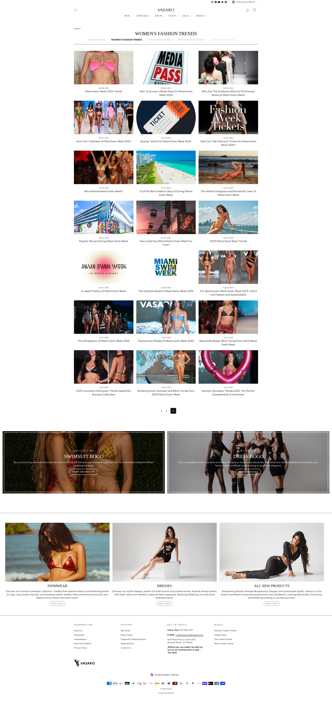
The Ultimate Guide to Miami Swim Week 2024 (166, 291)
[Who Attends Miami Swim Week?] (103, 167)
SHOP (173, 15)
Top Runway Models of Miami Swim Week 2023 (166, 340)
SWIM (159, 15)
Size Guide (125, 630)
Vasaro (166, 10)
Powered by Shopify (166, 693)
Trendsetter (79, 635)
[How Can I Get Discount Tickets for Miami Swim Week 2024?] (228, 117)
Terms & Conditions (82, 643)
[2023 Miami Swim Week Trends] (228, 217)
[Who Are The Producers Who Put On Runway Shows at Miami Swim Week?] (228, 67)
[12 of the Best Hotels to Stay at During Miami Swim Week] (166, 167)
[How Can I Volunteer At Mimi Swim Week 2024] (103, 117)
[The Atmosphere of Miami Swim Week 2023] (103, 317)
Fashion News (97, 39)
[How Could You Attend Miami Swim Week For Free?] (166, 217)
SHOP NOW (164, 604)
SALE (186, 15)
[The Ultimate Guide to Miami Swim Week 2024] (166, 267)
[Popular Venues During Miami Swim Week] (103, 217)
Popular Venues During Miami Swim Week (103, 241)
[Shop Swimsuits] (84, 462)
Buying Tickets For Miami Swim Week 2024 (166, 141)
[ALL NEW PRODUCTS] (272, 552)
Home (76, 28)
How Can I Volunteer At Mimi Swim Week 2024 (103, 141)
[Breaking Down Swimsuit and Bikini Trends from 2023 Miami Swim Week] (166, 367)
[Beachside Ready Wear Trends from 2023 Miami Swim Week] (228, 317)
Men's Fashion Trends (191, 39)
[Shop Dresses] (248, 462)
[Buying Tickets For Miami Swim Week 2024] (166, 117)
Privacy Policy (80, 648)
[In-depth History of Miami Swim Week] (103, 267)
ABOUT (201, 15)
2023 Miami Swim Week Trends (228, 241)
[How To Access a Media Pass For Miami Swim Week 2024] (166, 67)
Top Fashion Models (160, 39)
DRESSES (143, 15)
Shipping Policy (128, 643)
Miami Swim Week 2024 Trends (103, 91)
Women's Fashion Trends (225, 630)
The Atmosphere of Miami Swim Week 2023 (104, 340)
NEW (127, 15)
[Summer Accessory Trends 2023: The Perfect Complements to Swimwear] (228, 367)
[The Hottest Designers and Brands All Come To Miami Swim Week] (228, 167)
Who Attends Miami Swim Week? (103, 191)
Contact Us (126, 648)
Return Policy (127, 635)
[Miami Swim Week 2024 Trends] (103, 67)
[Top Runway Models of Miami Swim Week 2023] (166, 317)
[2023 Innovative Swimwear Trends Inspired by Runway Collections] (103, 367)
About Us (78, 630)
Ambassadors (80, 639)
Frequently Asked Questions (133, 639)
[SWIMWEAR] (57, 552)
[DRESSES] (164, 552)
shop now (57, 604)
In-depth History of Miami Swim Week (103, 291)
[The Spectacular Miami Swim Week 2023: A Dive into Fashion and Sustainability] (228, 267)
